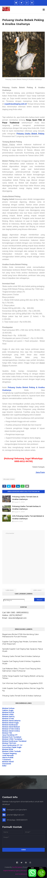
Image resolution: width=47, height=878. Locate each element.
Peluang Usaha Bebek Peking (30, 134)
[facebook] (16, 3)
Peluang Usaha (8, 479)
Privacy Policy (26, 870)
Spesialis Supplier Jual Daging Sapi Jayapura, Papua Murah (22, 650)
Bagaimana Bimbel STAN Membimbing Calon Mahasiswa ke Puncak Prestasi (20, 635)
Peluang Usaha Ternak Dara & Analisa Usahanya (21, 656)
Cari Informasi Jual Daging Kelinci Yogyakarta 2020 (22, 683)
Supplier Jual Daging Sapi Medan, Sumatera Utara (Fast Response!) (22, 643)
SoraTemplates (17, 867)
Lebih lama (37, 590)
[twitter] (21, 3)
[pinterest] (32, 3)
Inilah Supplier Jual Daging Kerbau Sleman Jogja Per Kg (23, 689)
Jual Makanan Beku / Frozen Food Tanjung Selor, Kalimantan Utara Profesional (21, 670)
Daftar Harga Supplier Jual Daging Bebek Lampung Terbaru (22, 677)
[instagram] (27, 3)
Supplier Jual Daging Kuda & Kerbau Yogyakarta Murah (21, 662)
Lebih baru (10, 590)
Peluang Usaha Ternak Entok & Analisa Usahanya (21, 696)
